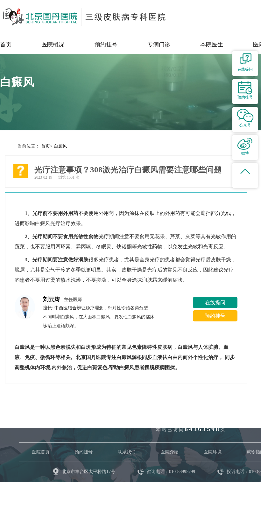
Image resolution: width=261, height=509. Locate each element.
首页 (5, 44)
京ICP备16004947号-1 (115, 489)
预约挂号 (106, 44)
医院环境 (213, 452)
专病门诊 (158, 44)
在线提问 (215, 302)
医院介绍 (170, 452)
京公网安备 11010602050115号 (175, 489)
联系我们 (127, 452)
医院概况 (52, 44)
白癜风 (60, 146)
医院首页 (41, 452)
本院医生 (211, 44)
